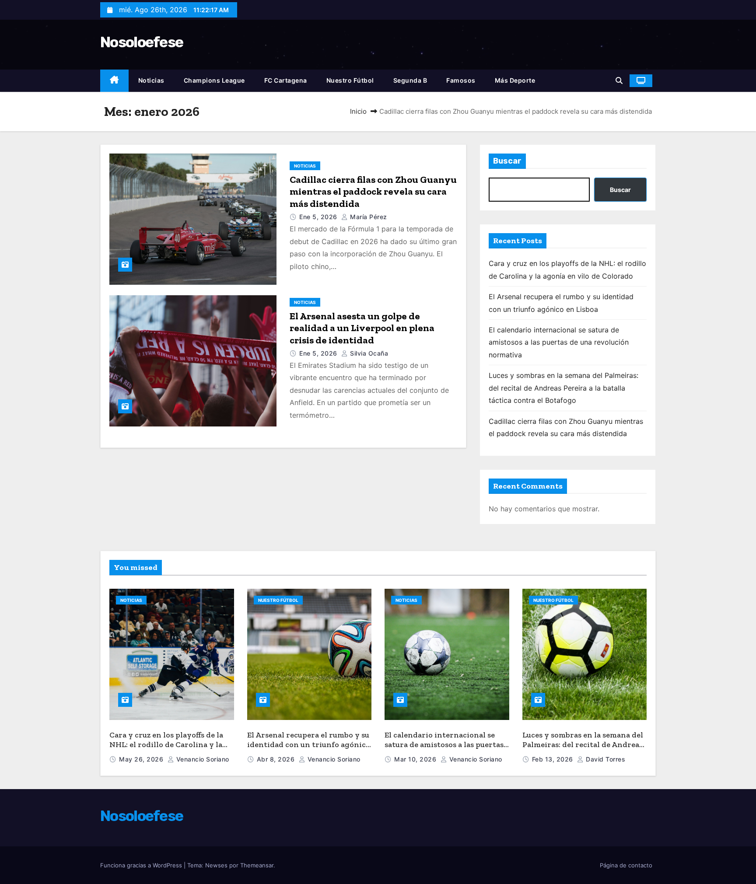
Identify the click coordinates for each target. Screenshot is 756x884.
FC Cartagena (285, 80)
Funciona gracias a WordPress (142, 865)
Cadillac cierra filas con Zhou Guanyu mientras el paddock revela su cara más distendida (373, 192)
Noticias (151, 80)
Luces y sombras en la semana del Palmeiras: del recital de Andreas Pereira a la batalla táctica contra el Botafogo (563, 388)
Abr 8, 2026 (277, 759)
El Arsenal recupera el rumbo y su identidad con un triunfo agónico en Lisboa (308, 744)
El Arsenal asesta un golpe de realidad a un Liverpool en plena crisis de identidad (362, 328)
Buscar (507, 161)
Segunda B (410, 80)
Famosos (461, 80)
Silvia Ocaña (368, 353)
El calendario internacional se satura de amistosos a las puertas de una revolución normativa (559, 342)
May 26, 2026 (142, 759)
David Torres (604, 759)
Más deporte (515, 80)
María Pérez (367, 216)
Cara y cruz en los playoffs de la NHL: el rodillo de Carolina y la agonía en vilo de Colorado (166, 744)
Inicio (358, 111)
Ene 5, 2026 (319, 216)
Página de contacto (626, 865)
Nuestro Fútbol (350, 80)
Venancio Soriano (201, 759)
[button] (619, 80)
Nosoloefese (141, 42)
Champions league (214, 80)
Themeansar (256, 865)
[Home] (114, 81)
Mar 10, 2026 (416, 759)
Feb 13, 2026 (553, 759)
